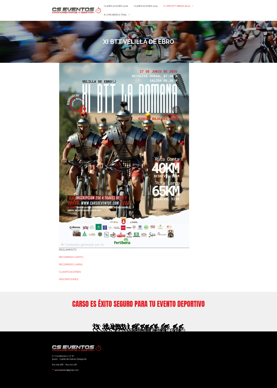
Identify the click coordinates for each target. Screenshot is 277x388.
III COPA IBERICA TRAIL (115, 14)
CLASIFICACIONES (70, 271)
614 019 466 (57, 364)
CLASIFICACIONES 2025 (146, 6)
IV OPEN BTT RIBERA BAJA (176, 6)
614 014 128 (71, 364)
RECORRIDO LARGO (71, 264)
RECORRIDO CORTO (71, 257)
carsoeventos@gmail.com (66, 370)
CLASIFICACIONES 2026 (116, 6)
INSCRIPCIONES (68, 279)
